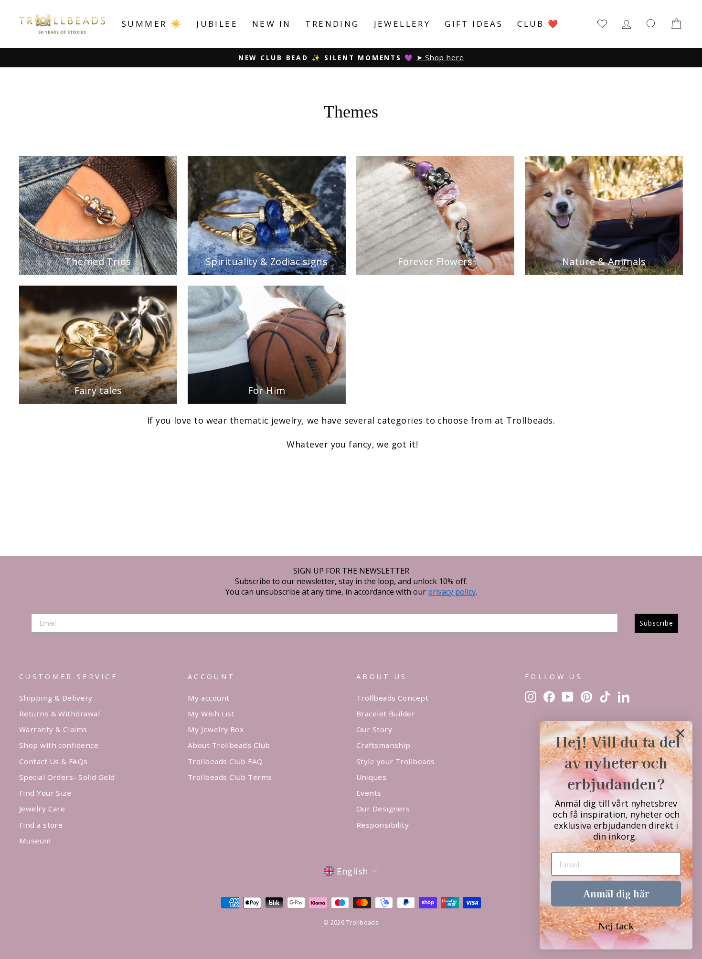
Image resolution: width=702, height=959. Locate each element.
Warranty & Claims (53, 729)
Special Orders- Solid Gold (67, 777)
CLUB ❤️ (538, 23)
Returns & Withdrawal (59, 713)
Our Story (374, 729)
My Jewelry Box (216, 729)
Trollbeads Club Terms (230, 777)
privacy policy (452, 591)
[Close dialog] (680, 733)
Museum (35, 840)
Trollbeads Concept (392, 698)
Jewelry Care (42, 808)
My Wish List (211, 713)
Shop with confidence (58, 745)
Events (369, 793)
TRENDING (332, 23)
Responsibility (382, 825)
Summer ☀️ (152, 23)
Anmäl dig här (616, 893)
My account (209, 698)
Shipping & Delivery (56, 698)
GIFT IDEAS (474, 23)
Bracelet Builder (385, 713)
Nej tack (616, 925)
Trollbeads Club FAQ (225, 761)
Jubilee (217, 23)
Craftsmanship (383, 745)
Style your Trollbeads (395, 761)
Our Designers (383, 808)
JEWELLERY (402, 23)
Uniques (371, 777)
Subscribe (656, 623)
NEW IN (271, 23)
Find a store (41, 825)
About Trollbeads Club (229, 745)
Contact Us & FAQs (53, 761)
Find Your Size (45, 793)
